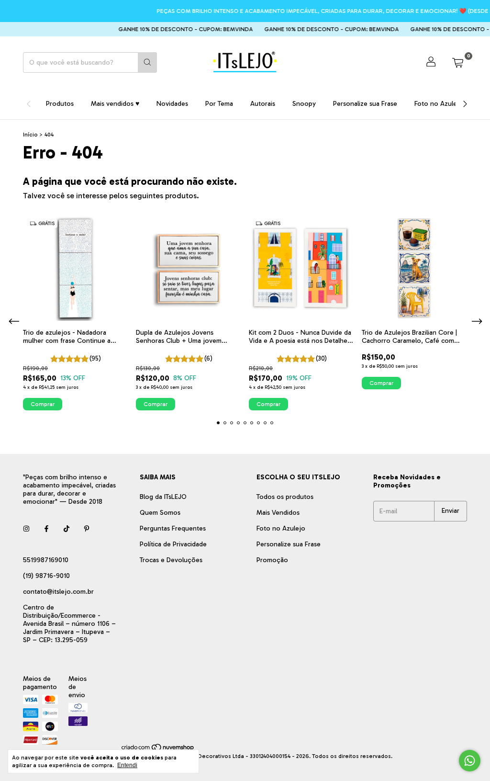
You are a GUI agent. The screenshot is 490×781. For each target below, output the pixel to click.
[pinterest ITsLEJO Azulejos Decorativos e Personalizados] (86, 529)
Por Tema (219, 104)
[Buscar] (147, 62)
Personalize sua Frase (365, 104)
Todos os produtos (284, 497)
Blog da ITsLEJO (163, 497)
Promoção (272, 560)
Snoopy (304, 104)
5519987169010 (45, 560)
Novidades (172, 104)
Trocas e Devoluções (171, 560)
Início (30, 134)
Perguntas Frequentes (173, 528)
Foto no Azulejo (438, 104)
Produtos (60, 104)
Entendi (127, 765)
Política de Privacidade (173, 544)
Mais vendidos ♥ (115, 104)
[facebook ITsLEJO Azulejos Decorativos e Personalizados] (46, 529)
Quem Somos (160, 513)
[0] (457, 62)
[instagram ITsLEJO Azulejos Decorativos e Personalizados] (26, 529)
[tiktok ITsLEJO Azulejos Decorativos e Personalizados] (66, 529)
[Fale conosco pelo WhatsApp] (469, 760)
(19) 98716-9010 (46, 576)
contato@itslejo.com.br (58, 592)
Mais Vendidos (278, 513)
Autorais (262, 104)
